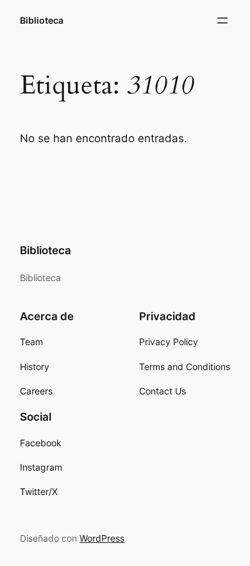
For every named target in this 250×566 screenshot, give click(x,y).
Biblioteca (41, 20)
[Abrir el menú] (222, 20)
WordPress (101, 538)
